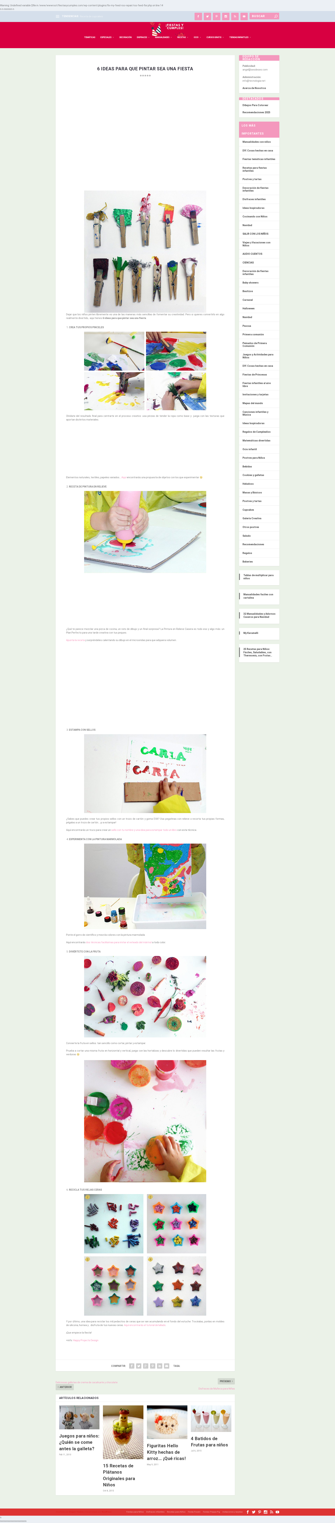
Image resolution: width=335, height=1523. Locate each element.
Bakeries (248, 561)
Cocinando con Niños (255, 216)
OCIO (196, 37)
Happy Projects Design (85, 1340)
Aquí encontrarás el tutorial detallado (145, 1325)
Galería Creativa (252, 518)
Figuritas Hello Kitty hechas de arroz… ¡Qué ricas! (166, 1452)
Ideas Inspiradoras (254, 208)
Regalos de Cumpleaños (257, 431)
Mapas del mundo (253, 403)
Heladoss (248, 483)
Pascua (247, 326)
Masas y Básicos (252, 492)
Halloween (249, 308)
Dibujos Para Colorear (255, 105)
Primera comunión (253, 334)
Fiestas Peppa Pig (211, 1512)
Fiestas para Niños (135, 1512)
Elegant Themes (76, 1512)
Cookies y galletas (253, 475)
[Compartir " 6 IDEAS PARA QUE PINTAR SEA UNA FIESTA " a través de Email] (166, 1365)
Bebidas (247, 466)
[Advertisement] (145, 114)
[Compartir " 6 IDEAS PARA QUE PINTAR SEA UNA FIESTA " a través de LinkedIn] (159, 1365)
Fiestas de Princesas (255, 374)
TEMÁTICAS (89, 37)
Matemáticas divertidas (256, 440)
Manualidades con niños (257, 141)
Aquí (123, 477)
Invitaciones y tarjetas (256, 394)
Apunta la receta (75, 640)
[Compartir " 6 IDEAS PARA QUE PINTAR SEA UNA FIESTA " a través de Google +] (145, 1365)
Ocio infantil (250, 449)
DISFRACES (142, 37)
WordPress (106, 1512)
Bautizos (248, 291)
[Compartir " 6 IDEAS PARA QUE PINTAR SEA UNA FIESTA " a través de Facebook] (131, 1365)
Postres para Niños (254, 457)
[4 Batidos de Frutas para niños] (211, 1418)
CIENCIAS (248, 262)
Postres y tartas (252, 179)
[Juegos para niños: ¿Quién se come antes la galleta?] (79, 1417)
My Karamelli (250, 633)
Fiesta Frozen (194, 1512)
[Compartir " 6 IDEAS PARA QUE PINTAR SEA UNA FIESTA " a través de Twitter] (138, 1365)
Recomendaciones (253, 544)
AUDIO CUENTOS (252, 253)
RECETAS (181, 37)
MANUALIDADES (162, 37)
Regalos (247, 553)
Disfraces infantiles (254, 199)
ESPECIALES (105, 37)
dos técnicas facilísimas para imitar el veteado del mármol (119, 942)
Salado (247, 535)
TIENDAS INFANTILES (238, 37)
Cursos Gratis (213, 37)
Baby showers (251, 282)
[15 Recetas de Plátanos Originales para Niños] (123, 1432)
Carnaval (248, 300)
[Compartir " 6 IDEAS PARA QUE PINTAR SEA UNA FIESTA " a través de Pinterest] (152, 1365)
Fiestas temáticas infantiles (259, 159)
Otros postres (251, 527)
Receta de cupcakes (91, 16)
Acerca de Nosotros (254, 88)
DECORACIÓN (125, 37)
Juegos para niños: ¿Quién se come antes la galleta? (79, 1442)
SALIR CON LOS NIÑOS (255, 233)
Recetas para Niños (176, 1512)
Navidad (247, 225)
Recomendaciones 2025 (256, 112)
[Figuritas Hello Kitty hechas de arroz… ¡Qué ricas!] (167, 1422)
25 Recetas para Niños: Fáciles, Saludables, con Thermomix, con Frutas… (257, 652)
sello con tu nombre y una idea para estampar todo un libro (144, 830)
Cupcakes (248, 509)
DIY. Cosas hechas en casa (258, 150)
